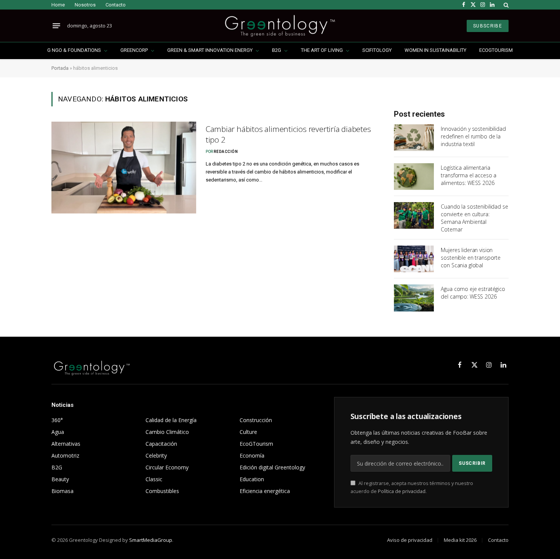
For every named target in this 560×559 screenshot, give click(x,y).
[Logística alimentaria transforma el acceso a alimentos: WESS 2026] (414, 176)
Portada (60, 68)
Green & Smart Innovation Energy (210, 50)
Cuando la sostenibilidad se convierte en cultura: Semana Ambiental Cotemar (474, 218)
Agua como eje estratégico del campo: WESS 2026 (473, 292)
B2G (276, 50)
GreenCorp (134, 50)
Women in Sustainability (435, 50)
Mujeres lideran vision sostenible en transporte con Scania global (471, 257)
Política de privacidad (402, 491)
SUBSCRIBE (487, 26)
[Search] (505, 5)
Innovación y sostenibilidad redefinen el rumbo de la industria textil (473, 136)
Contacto (116, 5)
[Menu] (56, 25)
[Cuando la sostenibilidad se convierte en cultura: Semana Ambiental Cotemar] (414, 215)
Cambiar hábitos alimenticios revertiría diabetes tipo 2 (288, 134)
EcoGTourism (496, 50)
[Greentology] (279, 26)
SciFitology (377, 50)
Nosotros (85, 5)
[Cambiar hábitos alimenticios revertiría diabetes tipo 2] (123, 168)
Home (58, 5)
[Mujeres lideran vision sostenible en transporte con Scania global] (414, 259)
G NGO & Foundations (74, 50)
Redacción (226, 151)
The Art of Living (322, 50)
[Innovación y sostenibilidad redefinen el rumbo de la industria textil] (414, 137)
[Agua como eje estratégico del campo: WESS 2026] (414, 297)
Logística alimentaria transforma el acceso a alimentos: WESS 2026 (468, 175)
